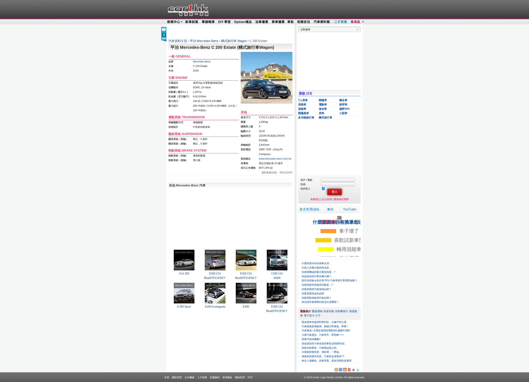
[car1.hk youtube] (349, 369)
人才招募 (202, 377)
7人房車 (303, 100)
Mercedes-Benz (202, 61)
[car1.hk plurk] (345, 369)
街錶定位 (303, 21)
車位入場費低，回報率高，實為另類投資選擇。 (328, 360)
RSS (250, 377)
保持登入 (305, 188)
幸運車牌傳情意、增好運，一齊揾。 (321, 352)
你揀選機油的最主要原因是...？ (319, 272)
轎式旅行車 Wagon (234, 41)
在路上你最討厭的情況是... (316, 267)
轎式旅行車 (325, 117)
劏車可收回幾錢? (311, 339)
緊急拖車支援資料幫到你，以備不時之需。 (325, 322)
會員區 (357, 21)
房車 (321, 113)
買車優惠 (278, 21)
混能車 (302, 108)
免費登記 (315, 199)
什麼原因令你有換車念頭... (316, 263)
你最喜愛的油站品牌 (313, 293)
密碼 (302, 184)
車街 (330, 209)
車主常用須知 (309, 209)
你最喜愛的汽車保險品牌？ (316, 289)
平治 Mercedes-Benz (204, 41)
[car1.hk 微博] (353, 369)
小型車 (343, 113)
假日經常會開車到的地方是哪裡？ (320, 302)
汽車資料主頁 (177, 41)
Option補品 (243, 21)
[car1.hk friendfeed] (340, 369)
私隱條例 (215, 377)
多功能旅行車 (306, 117)
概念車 (343, 100)
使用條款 (227, 377)
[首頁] (187, 9)
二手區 (340, 21)
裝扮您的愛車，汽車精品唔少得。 (320, 347)
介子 (318, 315)
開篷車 (323, 100)
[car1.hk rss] (336, 369)
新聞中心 (173, 21)
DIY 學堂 (225, 21)
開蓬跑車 (303, 113)
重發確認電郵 (341, 199)
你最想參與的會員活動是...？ (317, 284)
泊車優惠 (262, 21)
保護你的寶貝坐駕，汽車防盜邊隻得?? (323, 356)
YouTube (349, 209)
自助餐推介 (341, 311)
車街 (290, 21)
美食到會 (328, 311)
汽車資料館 (322, 21)
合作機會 (189, 377)
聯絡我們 (240, 377)
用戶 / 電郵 (306, 180)
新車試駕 (192, 21)
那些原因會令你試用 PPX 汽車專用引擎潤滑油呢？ (329, 280)
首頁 (166, 377)
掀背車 (343, 104)
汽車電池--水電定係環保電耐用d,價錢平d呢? (326, 330)
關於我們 (177, 377)
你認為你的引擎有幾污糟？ (316, 276)
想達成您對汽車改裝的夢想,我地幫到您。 (324, 343)
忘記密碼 (327, 199)
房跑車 (302, 104)
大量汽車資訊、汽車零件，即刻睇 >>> (323, 334)
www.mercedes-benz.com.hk (275, 158)
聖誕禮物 (317, 311)
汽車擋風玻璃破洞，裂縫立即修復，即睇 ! (325, 326)
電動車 (323, 104)
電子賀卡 (309, 315)
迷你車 (323, 108)
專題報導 (208, 21)
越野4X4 (344, 108)
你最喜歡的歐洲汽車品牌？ (316, 297)
